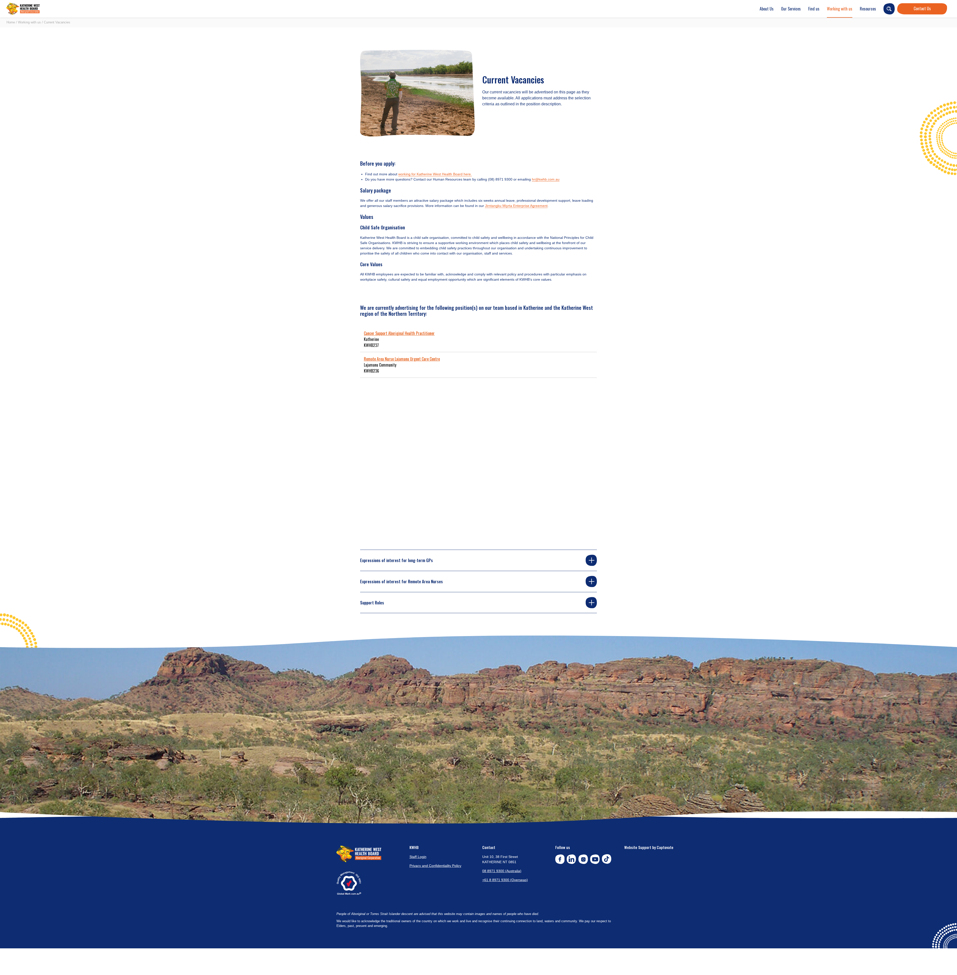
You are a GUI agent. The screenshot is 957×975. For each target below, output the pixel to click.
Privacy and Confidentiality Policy (435, 866)
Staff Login (417, 857)
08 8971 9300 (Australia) (501, 871)
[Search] (889, 8)
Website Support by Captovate (648, 847)
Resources (868, 9)
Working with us (839, 9)
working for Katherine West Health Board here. (435, 174)
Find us (813, 9)
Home (10, 22)
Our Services (791, 9)
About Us (767, 9)
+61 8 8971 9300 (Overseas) (505, 880)
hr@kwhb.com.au (545, 179)
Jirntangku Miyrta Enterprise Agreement (516, 206)
